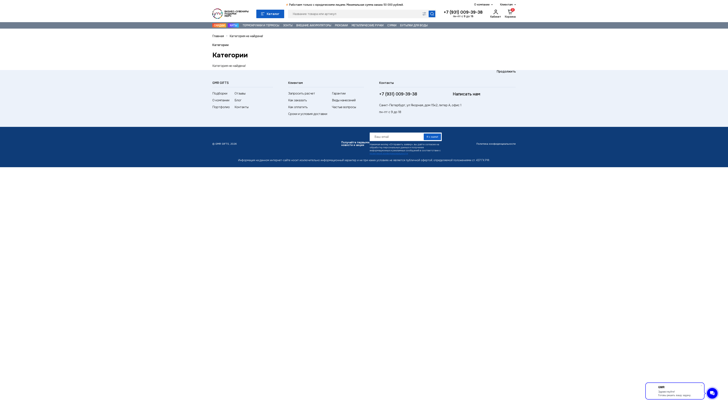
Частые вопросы (344, 107)
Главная (218, 36)
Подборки (219, 93)
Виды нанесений (344, 100)
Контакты (242, 107)
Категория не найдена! (246, 36)
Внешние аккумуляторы (313, 25)
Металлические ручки (368, 25)
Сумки (391, 25)
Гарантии (339, 93)
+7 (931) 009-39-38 (463, 12)
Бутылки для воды (414, 25)
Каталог (273, 14)
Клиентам (506, 4)
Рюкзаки (341, 25)
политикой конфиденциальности (389, 153)
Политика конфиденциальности (496, 143)
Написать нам (466, 94)
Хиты (233, 25)
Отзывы (240, 93)
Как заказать (297, 100)
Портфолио (221, 107)
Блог (238, 100)
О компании (482, 4)
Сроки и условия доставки (307, 114)
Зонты (288, 25)
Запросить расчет (301, 93)
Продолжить (506, 71)
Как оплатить (298, 107)
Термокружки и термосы (260, 25)
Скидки (219, 25)
